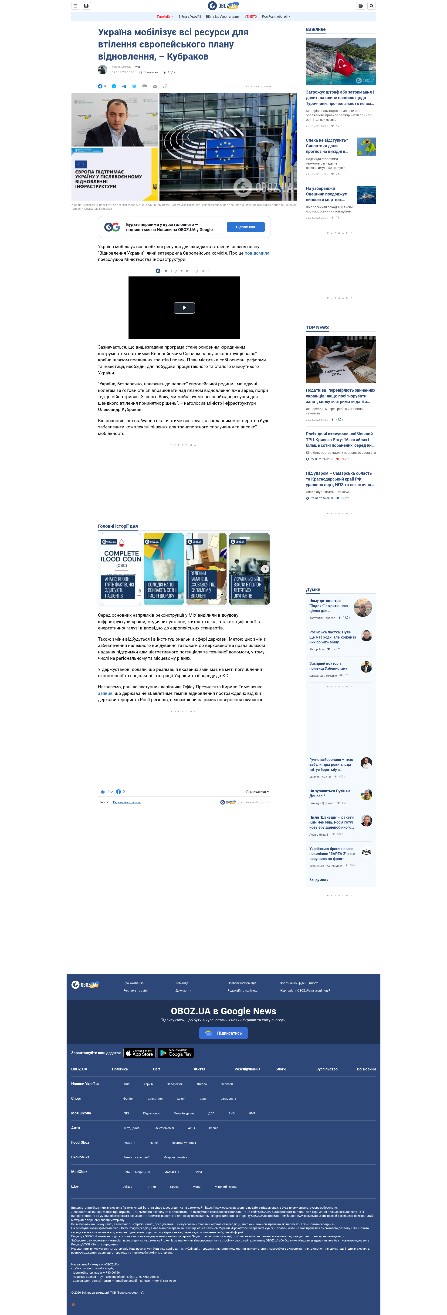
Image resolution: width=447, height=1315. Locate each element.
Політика (120, 1069)
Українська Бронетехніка (325, 866)
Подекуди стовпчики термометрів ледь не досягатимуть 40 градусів (325, 163)
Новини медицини (136, 1172)
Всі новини (366, 1069)
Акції (191, 1128)
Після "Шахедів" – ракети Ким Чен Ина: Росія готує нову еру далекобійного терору (331, 822)
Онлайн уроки (184, 1113)
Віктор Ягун (317, 649)
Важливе (316, 29)
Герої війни (165, 16)
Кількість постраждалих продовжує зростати (341, 452)
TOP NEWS (317, 327)
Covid (198, 1172)
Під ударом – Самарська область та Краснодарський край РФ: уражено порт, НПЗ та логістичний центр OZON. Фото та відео (339, 479)
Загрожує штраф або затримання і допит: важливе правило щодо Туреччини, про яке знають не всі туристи (340, 98)
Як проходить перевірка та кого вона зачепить (334, 411)
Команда (182, 983)
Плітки (151, 1186)
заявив (105, 693)
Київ (126, 1084)
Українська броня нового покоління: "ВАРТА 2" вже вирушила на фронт (332, 854)
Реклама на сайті (135, 990)
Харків (148, 1084)
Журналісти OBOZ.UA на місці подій (305, 990)
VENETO (251, 16)
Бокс (203, 1098)
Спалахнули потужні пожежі (327, 492)
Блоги (280, 1069)
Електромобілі (164, 1128)
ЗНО (232, 1113)
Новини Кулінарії (184, 1142)
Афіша (127, 1186)
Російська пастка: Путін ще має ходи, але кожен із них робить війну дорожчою (332, 637)
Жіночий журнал (226, 1186)
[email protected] (126, 1280)
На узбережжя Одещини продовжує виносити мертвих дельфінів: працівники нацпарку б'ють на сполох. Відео (328, 194)
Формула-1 (228, 1098)
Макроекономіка (175, 1157)
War (137, 66)
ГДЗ (126, 1113)
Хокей (181, 1098)
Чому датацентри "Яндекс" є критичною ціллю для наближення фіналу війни (328, 606)
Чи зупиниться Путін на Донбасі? (329, 793)
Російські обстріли (276, 16)
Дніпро (202, 1084)
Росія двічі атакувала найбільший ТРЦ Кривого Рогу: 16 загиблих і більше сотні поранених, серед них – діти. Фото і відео (340, 439)
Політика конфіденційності (299, 983)
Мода (196, 1186)
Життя (199, 1069)
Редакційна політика (127, 802)
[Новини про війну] (228, 803)
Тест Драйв (131, 1128)
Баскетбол (155, 1098)
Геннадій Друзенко (321, 803)
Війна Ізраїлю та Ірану (223, 16)
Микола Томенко (320, 777)
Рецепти (129, 1142)
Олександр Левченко (323, 675)
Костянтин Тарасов (322, 618)
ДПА (211, 1113)
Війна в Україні (190, 16)
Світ (156, 1069)
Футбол (128, 1098)
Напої (154, 1142)
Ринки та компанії (136, 1157)
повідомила (257, 253)
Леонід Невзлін (319, 834)
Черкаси (227, 1084)
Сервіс (213, 1128)
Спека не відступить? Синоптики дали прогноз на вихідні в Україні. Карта (327, 146)
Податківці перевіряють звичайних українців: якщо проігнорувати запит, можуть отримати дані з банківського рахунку (340, 396)
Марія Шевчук (121, 66)
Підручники (151, 1113)
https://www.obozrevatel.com (224, 1207)
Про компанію (133, 983)
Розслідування (248, 1069)
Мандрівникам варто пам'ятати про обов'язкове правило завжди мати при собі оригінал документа (339, 115)
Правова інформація (242, 983)
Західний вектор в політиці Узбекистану (328, 666)
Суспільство (327, 1069)
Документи (184, 990)
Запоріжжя (175, 1084)
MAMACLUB (172, 1172)
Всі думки (317, 880)
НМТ (252, 1113)
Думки (313, 589)
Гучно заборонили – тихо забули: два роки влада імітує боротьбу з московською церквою (331, 764)
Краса (174, 1186)
